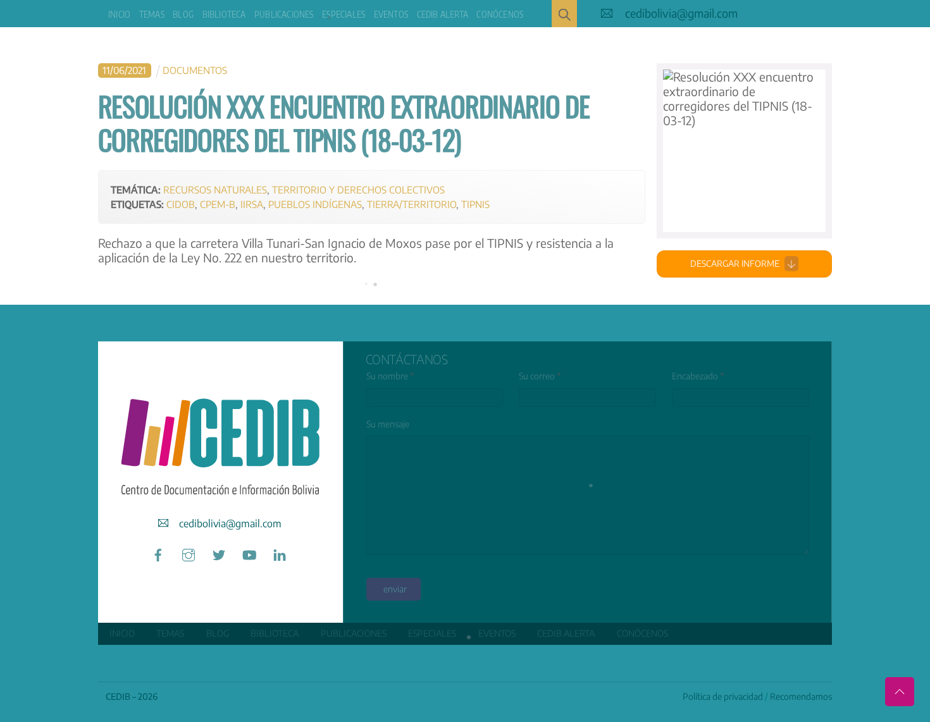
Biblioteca (224, 14)
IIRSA (251, 204)
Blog (183, 14)
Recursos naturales (215, 189)
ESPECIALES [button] (343, 14)
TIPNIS (475, 204)
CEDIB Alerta (442, 14)
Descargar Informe (734, 263)
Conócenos (499, 14)
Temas (151, 14)
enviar (395, 589)
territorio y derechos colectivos (358, 189)
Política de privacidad (723, 696)
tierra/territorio (411, 204)
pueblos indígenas (315, 204)
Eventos (391, 14)
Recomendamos (801, 696)
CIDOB (180, 204)
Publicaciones (284, 14)
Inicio (119, 14)
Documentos (195, 70)
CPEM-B (217, 204)
